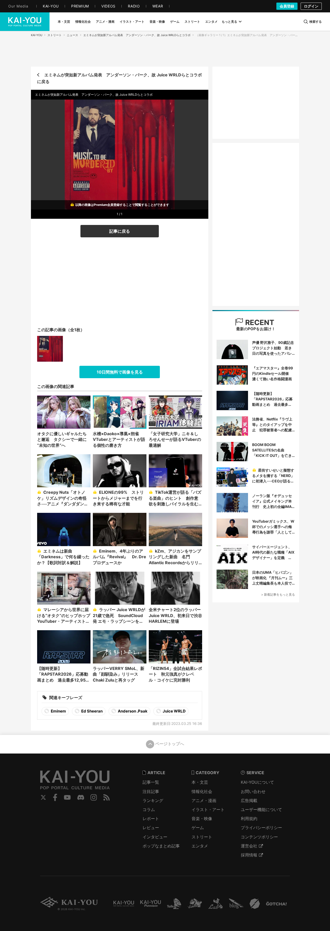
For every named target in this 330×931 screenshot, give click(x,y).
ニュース (72, 35)
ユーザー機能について (261, 809)
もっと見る (229, 21)
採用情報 (249, 854)
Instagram (93, 797)
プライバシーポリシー (261, 827)
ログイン (311, 6)
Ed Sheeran (91, 711)
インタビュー (155, 836)
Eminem (58, 711)
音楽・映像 (202, 818)
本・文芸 (200, 782)
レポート (151, 818)
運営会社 (249, 845)
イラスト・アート (208, 809)
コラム (149, 809)
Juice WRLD (174, 711)
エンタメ (200, 845)
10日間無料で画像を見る (120, 372)
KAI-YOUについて (257, 782)
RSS (106, 797)
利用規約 (249, 818)
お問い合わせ (253, 791)
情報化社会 (202, 791)
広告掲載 (249, 800)
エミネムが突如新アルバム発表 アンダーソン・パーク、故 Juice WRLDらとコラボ (137, 35)
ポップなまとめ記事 (161, 845)
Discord (80, 797)
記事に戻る (119, 231)
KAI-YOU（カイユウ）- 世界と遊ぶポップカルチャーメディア (24, 22)
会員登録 (287, 6)
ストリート (54, 35)
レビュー (151, 827)
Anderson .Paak (132, 711)
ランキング (153, 800)
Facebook (55, 797)
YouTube (67, 797)
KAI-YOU (36, 35)
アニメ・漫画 (204, 800)
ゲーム (198, 827)
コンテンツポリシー (259, 836)
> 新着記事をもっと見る (278, 594)
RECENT (258, 322)
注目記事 (151, 791)
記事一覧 (151, 782)
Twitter (43, 797)
